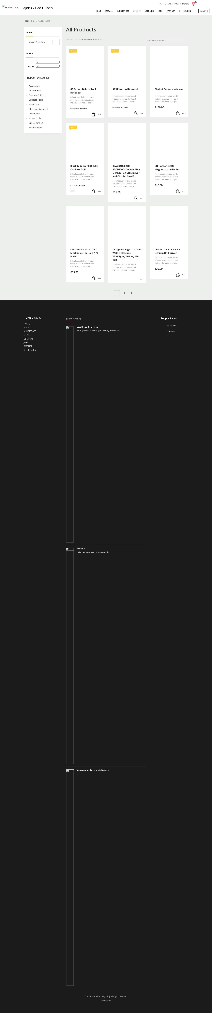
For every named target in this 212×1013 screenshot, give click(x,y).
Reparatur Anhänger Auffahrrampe (93, 770)
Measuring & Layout (38, 109)
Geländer (81, 548)
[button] (94, 114)
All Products (35, 90)
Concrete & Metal (37, 95)
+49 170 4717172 (182, 4)
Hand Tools (34, 104)
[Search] (56, 42)
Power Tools (35, 118)
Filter (31, 67)
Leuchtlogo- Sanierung (87, 327)
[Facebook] (203, 4)
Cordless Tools (36, 99)
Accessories (34, 86)
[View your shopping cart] (195, 4)
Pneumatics (34, 113)
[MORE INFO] (99, 114)
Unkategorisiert (36, 123)
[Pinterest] (208, 4)
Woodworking (35, 127)
